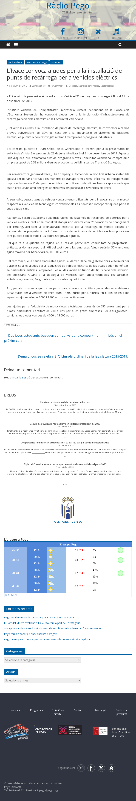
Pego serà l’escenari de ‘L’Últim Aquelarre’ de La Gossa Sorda (39, 617)
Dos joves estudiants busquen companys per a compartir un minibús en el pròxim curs (63, 338)
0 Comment (57, 85)
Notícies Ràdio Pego (37, 62)
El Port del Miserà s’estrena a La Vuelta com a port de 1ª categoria (42, 623)
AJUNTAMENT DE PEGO (68, 521)
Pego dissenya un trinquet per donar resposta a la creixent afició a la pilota (47, 639)
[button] (63, 484)
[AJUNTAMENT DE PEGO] (34, 728)
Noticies (15, 710)
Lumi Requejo (39, 85)
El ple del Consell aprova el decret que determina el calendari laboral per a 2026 (65, 464)
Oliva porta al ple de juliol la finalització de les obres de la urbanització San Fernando (52, 628)
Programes (36, 710)
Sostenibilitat (107, 85)
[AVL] (100, 728)
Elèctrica (73, 85)
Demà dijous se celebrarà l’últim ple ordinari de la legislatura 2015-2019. (75, 356)
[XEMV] (70, 728)
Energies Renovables (88, 85)
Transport (56, 62)
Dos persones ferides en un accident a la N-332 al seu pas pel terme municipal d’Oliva (65, 442)
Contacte (79, 710)
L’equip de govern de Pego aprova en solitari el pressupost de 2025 (65, 424)
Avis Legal (100, 710)
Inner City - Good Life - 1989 (121, 734)
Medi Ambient (15, 62)
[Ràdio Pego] (8, 44)
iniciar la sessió (21, 377)
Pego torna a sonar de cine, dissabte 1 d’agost (30, 634)
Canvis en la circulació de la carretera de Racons (65, 402)
